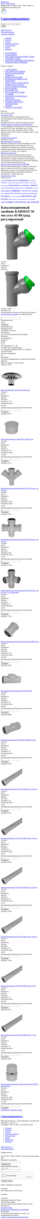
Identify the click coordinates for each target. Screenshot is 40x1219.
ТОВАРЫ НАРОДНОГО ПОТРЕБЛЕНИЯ (14, 103)
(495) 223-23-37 (6, 30)
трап (2, 193)
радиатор (24, 199)
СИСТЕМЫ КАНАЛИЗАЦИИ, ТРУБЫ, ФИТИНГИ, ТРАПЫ (20, 58)
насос (15, 199)
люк (34, 188)
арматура (18, 183)
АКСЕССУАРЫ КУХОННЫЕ (16, 87)
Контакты (8, 49)
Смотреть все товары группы (11, 1110)
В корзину (5, 325)
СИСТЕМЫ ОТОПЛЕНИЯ (15, 71)
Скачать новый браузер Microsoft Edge (15, 1217)
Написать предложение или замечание (15, 1209)
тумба (3, 188)
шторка (5, 195)
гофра (33, 199)
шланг (26, 185)
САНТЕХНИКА (11, 55)
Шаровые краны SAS (8, 153)
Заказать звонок (7, 1181)
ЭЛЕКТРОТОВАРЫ (12, 100)
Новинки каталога (12, 44)
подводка (23, 180)
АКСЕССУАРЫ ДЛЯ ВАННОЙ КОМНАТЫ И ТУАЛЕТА (17, 84)
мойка (30, 199)
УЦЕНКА (8, 106)
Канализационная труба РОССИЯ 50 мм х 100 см (19, 789)
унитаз (33, 185)
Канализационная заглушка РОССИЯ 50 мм (17, 439)
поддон (26, 183)
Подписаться (6, 1164)
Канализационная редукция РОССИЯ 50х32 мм (18, 740)
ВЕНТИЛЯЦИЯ (11, 88)
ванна (36, 188)
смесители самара (29, 191)
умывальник (4, 185)
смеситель (14, 185)
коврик (10, 202)
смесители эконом (12, 193)
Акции (7, 47)
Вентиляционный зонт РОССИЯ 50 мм (15, 390)
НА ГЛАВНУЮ (11, 53)
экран (10, 199)
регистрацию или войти (9, 314)
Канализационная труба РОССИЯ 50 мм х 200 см (19, 887)
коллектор (32, 180)
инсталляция (32, 183)
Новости (8, 40)
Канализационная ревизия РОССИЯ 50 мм (16, 691)
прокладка (5, 191)
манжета (24, 188)
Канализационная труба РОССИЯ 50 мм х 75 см (18, 1035)
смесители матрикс (15, 196)
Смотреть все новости (9, 138)
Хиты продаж (10, 45)
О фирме (8, 38)
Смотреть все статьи (8, 176)
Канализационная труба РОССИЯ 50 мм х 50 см (18, 986)
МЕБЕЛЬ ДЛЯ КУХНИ (13, 77)
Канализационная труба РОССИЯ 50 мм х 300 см (19, 937)
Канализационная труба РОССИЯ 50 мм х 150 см (19, 838)
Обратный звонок (7, 32)
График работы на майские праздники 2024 (17, 124)
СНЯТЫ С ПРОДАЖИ (13, 107)
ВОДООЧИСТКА (11, 90)
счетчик (10, 183)
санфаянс (15, 190)
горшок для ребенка (29, 193)
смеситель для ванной (26, 201)
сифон (14, 183)
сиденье (4, 183)
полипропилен (11, 180)
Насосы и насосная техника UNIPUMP (15, 164)
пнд (21, 185)
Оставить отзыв (6, 1208)
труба (3, 202)
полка (19, 199)
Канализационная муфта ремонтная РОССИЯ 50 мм (20, 642)
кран (22, 183)
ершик (29, 188)
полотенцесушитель (14, 188)
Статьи (7, 42)
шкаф (2, 180)
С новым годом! (7, 115)
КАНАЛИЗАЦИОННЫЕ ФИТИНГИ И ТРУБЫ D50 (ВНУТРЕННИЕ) (19, 61)
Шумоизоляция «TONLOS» (11, 141)
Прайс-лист (9, 1139)
